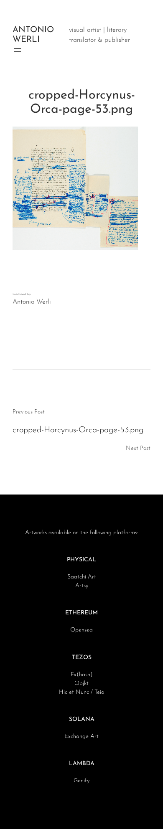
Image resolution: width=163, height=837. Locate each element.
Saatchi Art (81, 577)
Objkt (81, 683)
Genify (81, 781)
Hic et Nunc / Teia (81, 692)
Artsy (81, 586)
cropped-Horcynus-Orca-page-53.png (78, 430)
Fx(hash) (82, 675)
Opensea (81, 630)
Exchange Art (81, 736)
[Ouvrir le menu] (18, 50)
